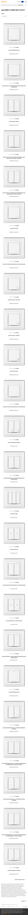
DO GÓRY (23, 899)
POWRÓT (23, 901)
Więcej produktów (19, 879)
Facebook (23, 906)
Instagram (24, 906)
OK (25, 912)
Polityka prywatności (11, 906)
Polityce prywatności (6, 913)
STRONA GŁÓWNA (5, 5)
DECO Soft (14, 5)
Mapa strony (3, 906)
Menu (26, 2)
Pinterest (26, 906)
